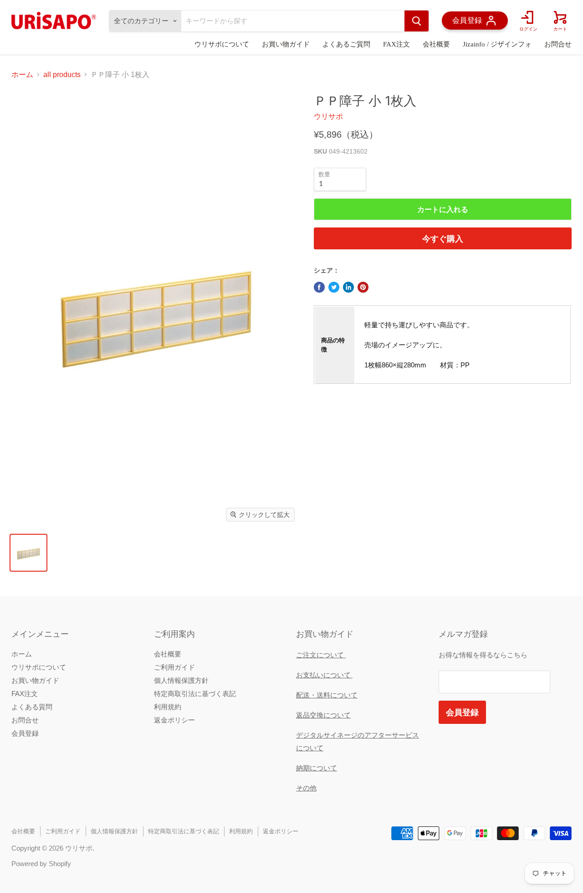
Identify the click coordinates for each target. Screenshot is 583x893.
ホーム (22, 74)
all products (62, 74)
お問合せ (558, 44)
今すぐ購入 (442, 238)
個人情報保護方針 (181, 680)
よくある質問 (31, 707)
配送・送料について (327, 695)
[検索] (416, 20)
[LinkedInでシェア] (348, 287)
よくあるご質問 (346, 44)
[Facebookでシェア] (319, 287)
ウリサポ (328, 116)
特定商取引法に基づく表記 (195, 693)
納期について (316, 768)
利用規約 (167, 707)
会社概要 (436, 44)
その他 (306, 788)
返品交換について (323, 715)
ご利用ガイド (174, 667)
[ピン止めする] (363, 287)
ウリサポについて (221, 44)
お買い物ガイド (286, 44)
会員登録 (25, 733)
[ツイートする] (333, 287)
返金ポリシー (174, 720)
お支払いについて (324, 675)
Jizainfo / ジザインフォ (497, 44)
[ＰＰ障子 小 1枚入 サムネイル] (28, 553)
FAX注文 (396, 44)
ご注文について (321, 655)
